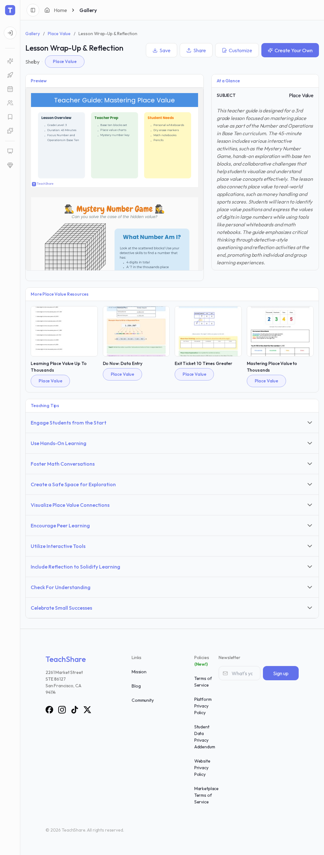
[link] (10, 61)
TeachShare (66, 659)
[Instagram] (62, 710)
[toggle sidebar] (33, 10)
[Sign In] (10, 33)
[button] (10, 89)
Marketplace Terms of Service (206, 795)
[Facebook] (49, 710)
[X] (87, 710)
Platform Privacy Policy (203, 705)
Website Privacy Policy (202, 767)
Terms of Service (203, 682)
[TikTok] (74, 710)
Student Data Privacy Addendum (204, 737)
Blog (136, 686)
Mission (139, 672)
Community (143, 700)
